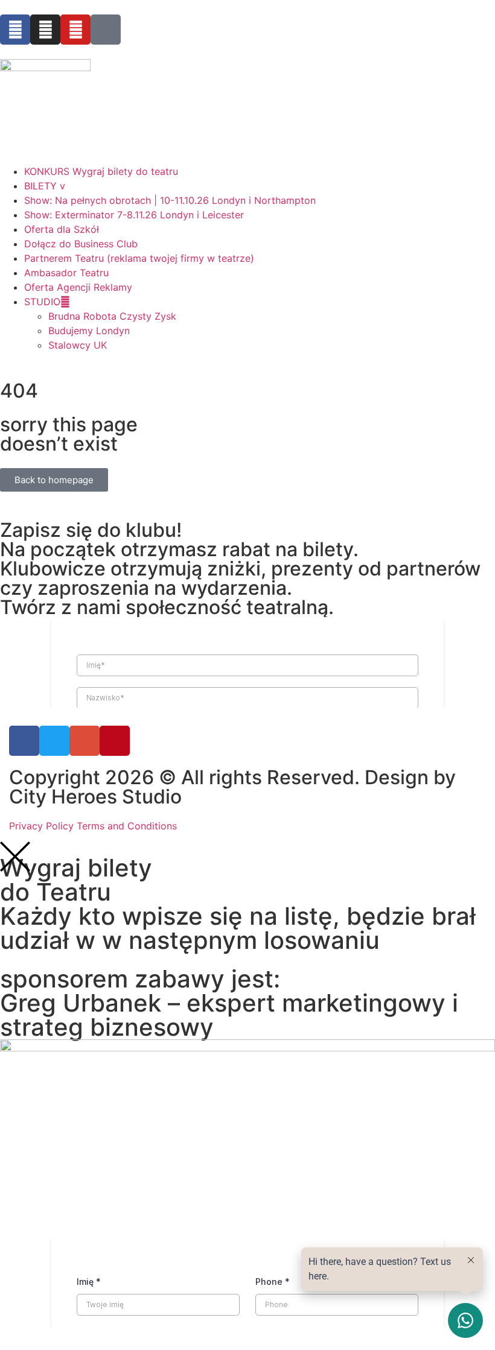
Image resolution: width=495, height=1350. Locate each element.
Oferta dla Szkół (61, 229)
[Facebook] (15, 29)
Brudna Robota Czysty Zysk (112, 316)
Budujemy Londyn (89, 331)
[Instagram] (45, 29)
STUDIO (42, 302)
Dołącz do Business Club (81, 244)
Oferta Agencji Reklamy (78, 287)
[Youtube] (75, 29)
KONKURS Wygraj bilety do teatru (101, 171)
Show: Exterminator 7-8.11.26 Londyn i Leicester (134, 215)
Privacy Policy (41, 826)
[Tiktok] (106, 29)
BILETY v (44, 186)
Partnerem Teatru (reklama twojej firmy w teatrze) (139, 258)
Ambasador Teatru (66, 273)
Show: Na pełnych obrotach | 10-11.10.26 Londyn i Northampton (170, 200)
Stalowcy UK (77, 345)
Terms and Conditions (127, 826)
